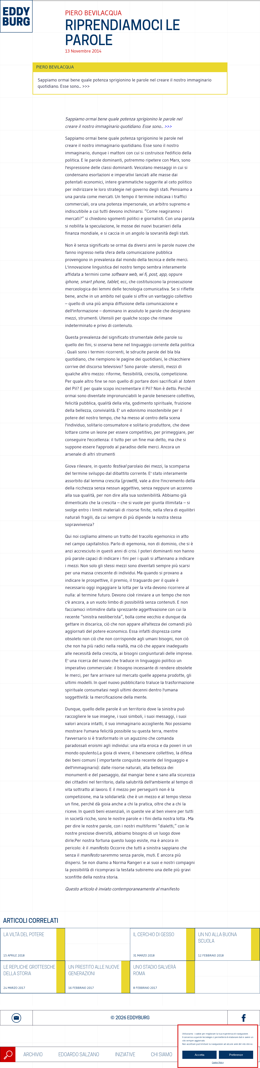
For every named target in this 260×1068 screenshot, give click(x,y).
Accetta (199, 1054)
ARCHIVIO (33, 1054)
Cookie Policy (218, 1062)
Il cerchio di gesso (153, 934)
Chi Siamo (161, 1054)
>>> (168, 126)
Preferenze (236, 1054)
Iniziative (125, 1054)
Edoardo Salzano (78, 1054)
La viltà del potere (23, 934)
